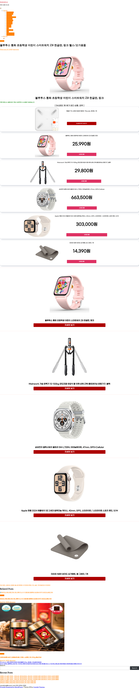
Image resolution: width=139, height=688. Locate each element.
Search (2, 665)
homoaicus (4, 2)
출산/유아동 (9, 30)
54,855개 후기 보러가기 (81, 123)
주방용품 (8, 27)
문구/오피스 (9, 14)
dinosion (16, 49)
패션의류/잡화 (10, 33)
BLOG (5, 36)
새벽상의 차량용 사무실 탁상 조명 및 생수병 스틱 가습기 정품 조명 (18, 681)
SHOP (5, 11)
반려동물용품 (10, 12)
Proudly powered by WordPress (11, 687)
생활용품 (8, 25)
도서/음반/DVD (11, 17)
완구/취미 (9, 15)
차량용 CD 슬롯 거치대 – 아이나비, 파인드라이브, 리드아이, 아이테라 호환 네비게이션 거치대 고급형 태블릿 (29, 676)
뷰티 (7, 31)
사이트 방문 (81, 154)
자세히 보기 (69, 325)
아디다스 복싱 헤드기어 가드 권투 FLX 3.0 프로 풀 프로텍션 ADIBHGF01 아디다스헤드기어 (25, 599)
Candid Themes (39, 687)
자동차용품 (9, 19)
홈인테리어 (9, 23)
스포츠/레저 (9, 20)
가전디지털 (9, 22)
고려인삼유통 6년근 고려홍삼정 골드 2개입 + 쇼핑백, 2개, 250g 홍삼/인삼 (20, 657)
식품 (7, 28)
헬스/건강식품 (10, 35)
